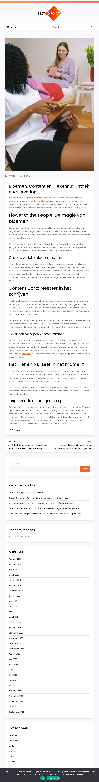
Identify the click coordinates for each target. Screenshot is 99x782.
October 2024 (15, 596)
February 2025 (15, 580)
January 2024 (15, 627)
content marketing (39, 201)
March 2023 (14, 680)
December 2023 (16, 633)
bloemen (26, 201)
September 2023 (16, 648)
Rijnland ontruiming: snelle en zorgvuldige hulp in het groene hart (38, 498)
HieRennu (26, 353)
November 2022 (16, 701)
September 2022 (16, 712)
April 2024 (13, 612)
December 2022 (16, 696)
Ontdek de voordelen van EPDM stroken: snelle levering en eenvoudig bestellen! (44, 508)
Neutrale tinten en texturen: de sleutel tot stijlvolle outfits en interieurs (41, 503)
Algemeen (16, 430)
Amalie (12, 176)
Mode (11, 746)
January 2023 (15, 691)
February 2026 (15, 559)
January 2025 (15, 585)
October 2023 (15, 643)
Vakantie (13, 751)
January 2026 (15, 564)
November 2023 (16, 638)
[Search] (91, 27)
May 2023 (13, 669)
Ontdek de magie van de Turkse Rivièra (26, 492)
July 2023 (13, 659)
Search (14, 464)
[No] (95, 775)
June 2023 (13, 664)
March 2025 (14, 575)
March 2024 (14, 617)
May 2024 (13, 606)
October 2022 (15, 706)
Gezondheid (14, 740)
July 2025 (13, 569)
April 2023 (13, 675)
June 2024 (13, 601)
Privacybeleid (53, 778)
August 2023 (14, 654)
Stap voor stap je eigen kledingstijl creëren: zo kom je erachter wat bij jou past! (45, 513)
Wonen (12, 762)
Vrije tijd (12, 756)
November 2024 (16, 590)
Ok (43, 778)
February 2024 (15, 622)
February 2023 (15, 685)
